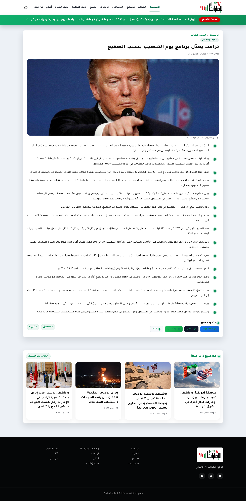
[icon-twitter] (211, 476)
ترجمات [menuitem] (104, 7)
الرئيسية (214, 35)
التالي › (33, 327)
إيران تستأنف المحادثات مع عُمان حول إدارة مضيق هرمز (186, 19)
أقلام (55, 454)
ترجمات (95, 454)
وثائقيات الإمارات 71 (89, 449)
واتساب (171, 329)
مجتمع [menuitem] (131, 7)
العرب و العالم (199, 35)
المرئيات (118, 7)
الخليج (96, 458)
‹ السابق (48, 327)
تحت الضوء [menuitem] (61, 7)
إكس (189, 329)
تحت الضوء (52, 449)
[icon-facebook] (202, 476)
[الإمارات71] (211, 7)
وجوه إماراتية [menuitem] (78, 7)
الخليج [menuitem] (93, 7)
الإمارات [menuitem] (142, 7)
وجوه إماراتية (92, 463)
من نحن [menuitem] (38, 7)
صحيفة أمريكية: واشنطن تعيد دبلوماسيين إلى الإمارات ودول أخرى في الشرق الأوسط (87, 19)
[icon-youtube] (220, 476)
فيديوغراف (134, 463)
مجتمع (135, 458)
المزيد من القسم (38, 356)
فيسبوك (207, 329)
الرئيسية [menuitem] (154, 7)
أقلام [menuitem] (49, 7)
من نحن (54, 458)
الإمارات (135, 454)
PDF (154, 329)
